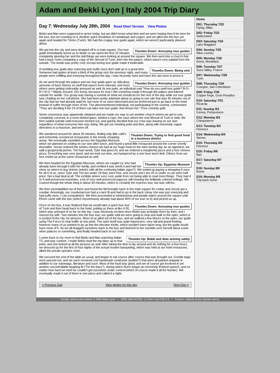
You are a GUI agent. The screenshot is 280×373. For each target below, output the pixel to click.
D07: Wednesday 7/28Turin (211, 76)
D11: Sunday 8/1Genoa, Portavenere (209, 110)
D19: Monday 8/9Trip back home (208, 178)
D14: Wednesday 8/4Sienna (210, 136)
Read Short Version (129, 26)
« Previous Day (52, 284)
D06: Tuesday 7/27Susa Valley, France (209, 68)
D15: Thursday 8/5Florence (209, 144)
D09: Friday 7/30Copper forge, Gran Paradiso (215, 93)
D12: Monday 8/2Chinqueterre (208, 119)
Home (200, 19)
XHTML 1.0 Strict (144, 299)
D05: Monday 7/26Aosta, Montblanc (209, 60)
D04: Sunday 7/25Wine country (208, 51)
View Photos (157, 26)
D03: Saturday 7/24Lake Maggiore (209, 43)
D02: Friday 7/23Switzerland (207, 34)
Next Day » (181, 284)
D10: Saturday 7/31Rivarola (209, 102)
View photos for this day (121, 284)
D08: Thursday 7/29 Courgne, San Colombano (213, 85)
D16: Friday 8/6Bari (207, 153)
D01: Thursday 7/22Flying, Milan (210, 26)
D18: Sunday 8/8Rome (208, 170)
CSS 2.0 (164, 299)
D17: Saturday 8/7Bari (208, 161)
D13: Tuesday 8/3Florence (208, 127)
